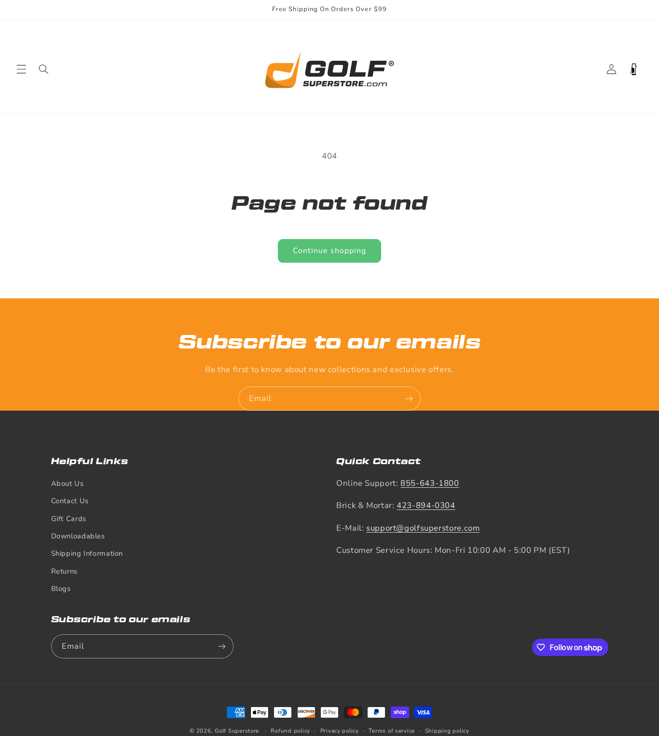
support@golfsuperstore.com (423, 528)
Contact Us (70, 501)
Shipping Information (87, 553)
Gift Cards (68, 518)
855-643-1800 (429, 483)
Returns (64, 571)
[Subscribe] (409, 398)
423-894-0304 (426, 505)
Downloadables (78, 536)
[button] (21, 69)
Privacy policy (339, 731)
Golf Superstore (237, 731)
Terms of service (392, 731)
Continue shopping (329, 250)
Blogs (61, 588)
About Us (67, 483)
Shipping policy (447, 731)
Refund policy (290, 731)
